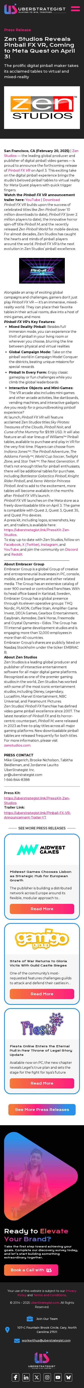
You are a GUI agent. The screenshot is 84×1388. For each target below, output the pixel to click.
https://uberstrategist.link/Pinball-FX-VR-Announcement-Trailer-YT (37, 815)
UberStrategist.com (45, 1303)
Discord (71, 549)
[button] (75, 8)
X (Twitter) (30, 545)
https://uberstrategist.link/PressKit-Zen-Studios (37, 800)
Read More (42, 909)
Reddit (16, 554)
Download (51, 200)
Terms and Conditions (49, 1295)
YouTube (32, 200)
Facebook (12, 545)
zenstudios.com (17, 745)
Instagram (49, 545)
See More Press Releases (42, 1110)
